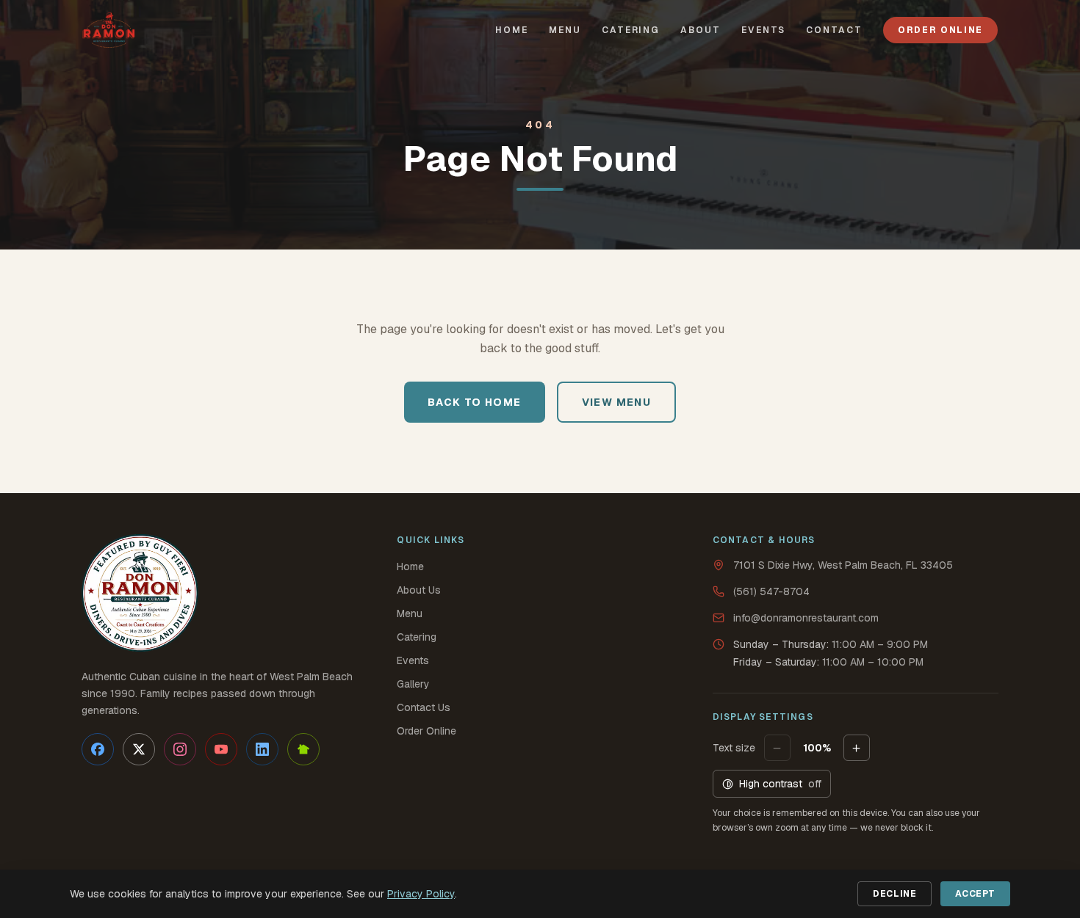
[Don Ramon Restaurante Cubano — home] (108, 30)
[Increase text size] (856, 748)
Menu (409, 613)
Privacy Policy (421, 893)
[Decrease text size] (777, 748)
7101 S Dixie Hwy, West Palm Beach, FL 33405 (843, 565)
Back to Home (475, 402)
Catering (416, 637)
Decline (894, 894)
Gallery (413, 684)
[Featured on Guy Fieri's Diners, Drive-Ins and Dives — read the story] (140, 593)
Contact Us (423, 707)
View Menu (617, 402)
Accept (975, 894)
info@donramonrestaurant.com (806, 617)
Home (410, 566)
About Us (419, 590)
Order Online (940, 30)
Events (413, 660)
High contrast (780, 783)
